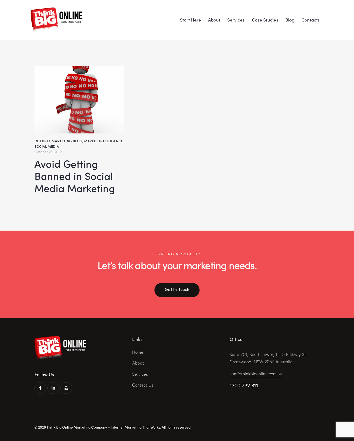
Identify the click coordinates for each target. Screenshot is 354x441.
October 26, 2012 (48, 151)
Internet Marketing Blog (58, 140)
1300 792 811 (244, 385)
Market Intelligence (103, 140)
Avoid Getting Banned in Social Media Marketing (74, 176)
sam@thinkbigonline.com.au (256, 373)
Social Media (46, 146)
